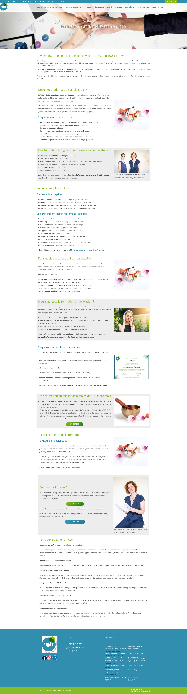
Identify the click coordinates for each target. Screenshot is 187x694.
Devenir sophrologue (110, 646)
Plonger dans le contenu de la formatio (88, 250)
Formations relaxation (73, 7)
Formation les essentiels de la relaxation (115, 653)
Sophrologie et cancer (133, 657)
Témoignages (131, 679)
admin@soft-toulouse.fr (56, 1)
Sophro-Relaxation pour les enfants (137, 658)
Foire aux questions (133, 677)
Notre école (129, 7)
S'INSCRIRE (74, 424)
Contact (161, 7)
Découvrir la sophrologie (134, 648)
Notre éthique (131, 669)
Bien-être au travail (114, 7)
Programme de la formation (135, 646)
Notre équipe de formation (112, 669)
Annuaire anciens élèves (111, 672)
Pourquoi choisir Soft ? (133, 670)
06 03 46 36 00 (15, 1)
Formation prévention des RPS (135, 665)
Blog (154, 7)
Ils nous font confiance (110, 670)
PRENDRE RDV (75, 522)
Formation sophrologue (53, 7)
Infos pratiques (143, 7)
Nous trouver (131, 676)
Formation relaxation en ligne (135, 653)
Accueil (39, 7)
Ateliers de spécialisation (95, 7)
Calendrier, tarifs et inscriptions (113, 676)
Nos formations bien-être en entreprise (115, 665)
